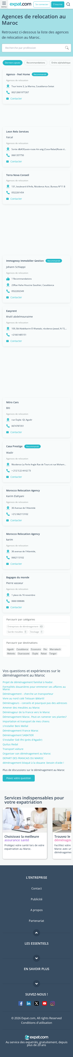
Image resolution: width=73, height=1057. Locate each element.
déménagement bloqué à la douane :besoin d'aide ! (33, 763)
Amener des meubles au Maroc (21, 707)
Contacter (16, 98)
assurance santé (16, 840)
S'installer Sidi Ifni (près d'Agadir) (22, 740)
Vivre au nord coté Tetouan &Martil (23, 698)
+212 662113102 (20, 514)
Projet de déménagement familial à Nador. (28, 682)
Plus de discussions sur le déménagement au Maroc (34, 770)
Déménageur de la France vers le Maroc (26, 712)
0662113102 (18, 558)
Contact (36, 888)
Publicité (36, 899)
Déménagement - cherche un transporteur (28, 694)
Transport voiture (13, 749)
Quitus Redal (10, 744)
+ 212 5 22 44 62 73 (21, 471)
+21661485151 (19, 335)
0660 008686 (18, 601)
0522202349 (18, 291)
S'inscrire (57, 4)
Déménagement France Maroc (20, 730)
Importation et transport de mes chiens (26, 721)
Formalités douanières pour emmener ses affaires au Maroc (34, 688)
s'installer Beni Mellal (15, 726)
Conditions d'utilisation (36, 1022)
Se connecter (41, 4)
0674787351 (18, 426)
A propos (36, 910)
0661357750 (18, 155)
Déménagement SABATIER (18, 735)
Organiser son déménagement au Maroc (27, 753)
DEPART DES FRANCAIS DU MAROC (23, 758)
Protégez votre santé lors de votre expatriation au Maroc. (24, 847)
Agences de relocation (17, 80)
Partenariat (36, 921)
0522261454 (18, 193)
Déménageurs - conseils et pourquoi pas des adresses (35, 703)
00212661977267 (20, 92)
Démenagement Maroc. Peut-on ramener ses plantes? (35, 717)
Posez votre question (18, 778)
